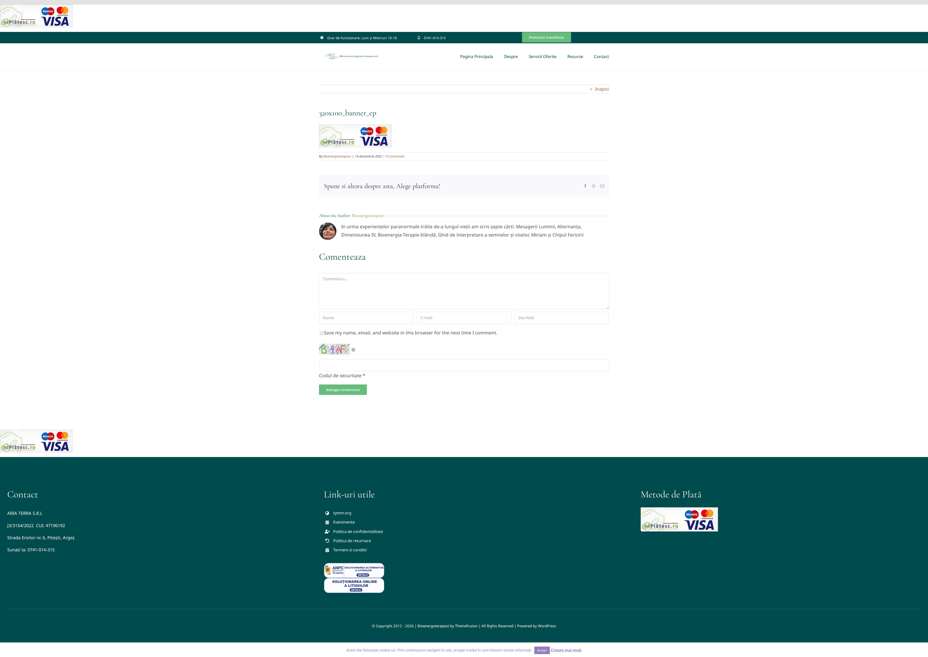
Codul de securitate (340, 375)
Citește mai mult (566, 650)
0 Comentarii (395, 156)
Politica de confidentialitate (358, 531)
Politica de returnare (352, 540)
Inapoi (602, 89)
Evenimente (344, 522)
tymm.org (342, 513)
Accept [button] (542, 650)
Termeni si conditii (350, 550)
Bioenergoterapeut (337, 156)
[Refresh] (353, 348)
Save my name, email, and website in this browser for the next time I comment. (410, 333)
